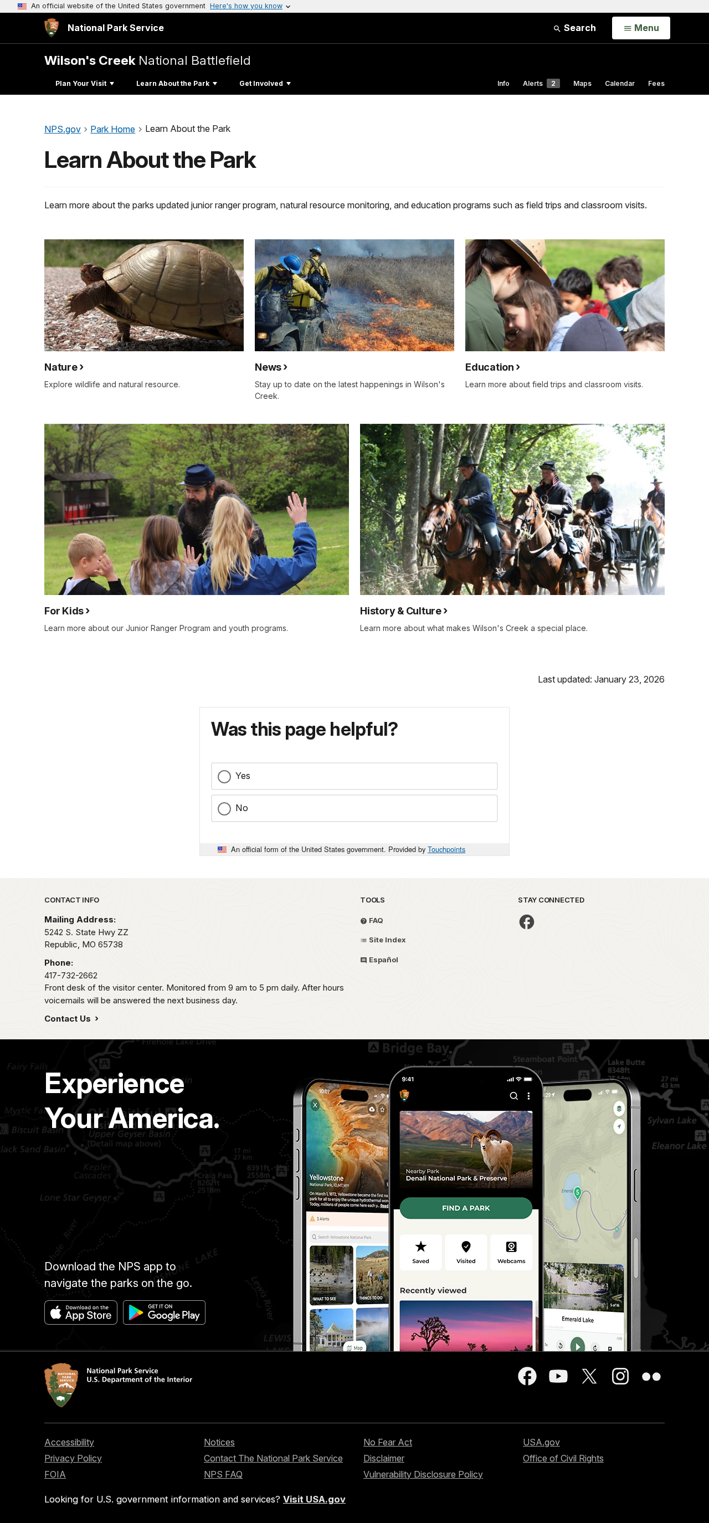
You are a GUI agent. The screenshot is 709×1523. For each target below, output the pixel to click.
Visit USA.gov (314, 1499)
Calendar (620, 83)
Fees (656, 83)
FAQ (375, 920)
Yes (242, 775)
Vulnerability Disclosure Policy (423, 1474)
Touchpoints (446, 849)
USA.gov (541, 1442)
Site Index (386, 939)
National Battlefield (147, 60)
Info (503, 83)
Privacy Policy (73, 1458)
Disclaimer (383, 1458)
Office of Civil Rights (563, 1458)
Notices (219, 1442)
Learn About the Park (172, 83)
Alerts (539, 83)
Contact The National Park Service (273, 1458)
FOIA (55, 1474)
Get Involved (261, 83)
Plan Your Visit (80, 83)
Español (382, 959)
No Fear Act (387, 1442)
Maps (582, 83)
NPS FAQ (223, 1474)
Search (579, 27)
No (241, 807)
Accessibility (69, 1442)
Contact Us (68, 1018)
